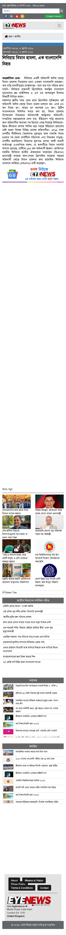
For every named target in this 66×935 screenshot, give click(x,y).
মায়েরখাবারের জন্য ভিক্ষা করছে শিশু (19, 656)
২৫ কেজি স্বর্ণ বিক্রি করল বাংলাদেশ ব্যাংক (22, 662)
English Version (54, 16)
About (14, 880)
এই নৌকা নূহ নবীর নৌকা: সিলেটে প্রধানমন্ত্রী (23, 611)
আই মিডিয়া (26, 925)
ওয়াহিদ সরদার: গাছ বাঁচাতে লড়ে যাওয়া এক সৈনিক (26, 636)
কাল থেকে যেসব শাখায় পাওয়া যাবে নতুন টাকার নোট (27, 622)
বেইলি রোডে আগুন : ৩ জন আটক (18, 606)
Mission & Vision (34, 880)
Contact (44, 888)
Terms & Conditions (22, 888)
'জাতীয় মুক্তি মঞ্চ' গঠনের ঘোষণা (17, 616)
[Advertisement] (33, 336)
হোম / (11, 36)
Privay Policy (18, 884)
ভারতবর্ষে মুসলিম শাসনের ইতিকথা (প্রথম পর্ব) (24, 642)
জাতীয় (17, 36)
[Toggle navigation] (59, 26)
